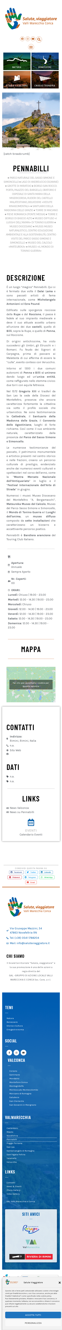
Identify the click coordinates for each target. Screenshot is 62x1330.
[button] (59, 1282)
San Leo (11, 1147)
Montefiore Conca (18, 1082)
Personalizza (33, 1323)
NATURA (16, 67)
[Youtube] (33, 38)
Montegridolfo (16, 1086)
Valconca (16, 1060)
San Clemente (16, 1101)
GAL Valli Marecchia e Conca (21, 1201)
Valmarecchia (18, 1117)
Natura (10, 1018)
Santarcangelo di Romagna (20, 1151)
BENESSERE (45, 67)
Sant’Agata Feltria (16, 1154)
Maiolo (10, 1132)
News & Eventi (14, 1186)
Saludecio (14, 1097)
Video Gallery (13, 1194)
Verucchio (12, 1162)
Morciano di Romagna (20, 1093)
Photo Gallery (13, 1190)
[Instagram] (27, 38)
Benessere (12, 1022)
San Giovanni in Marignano (22, 1105)
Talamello (12, 1158)
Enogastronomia (15, 1029)
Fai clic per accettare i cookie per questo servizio (31, 684)
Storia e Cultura (15, 1026)
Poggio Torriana (14, 1143)
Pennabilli (12, 1139)
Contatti (11, 1182)
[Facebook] (22, 38)
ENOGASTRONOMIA (45, 85)
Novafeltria (12, 1136)
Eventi (31, 830)
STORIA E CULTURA (17, 85)
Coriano (13, 1071)
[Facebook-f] (9, 1052)
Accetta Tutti (33, 1315)
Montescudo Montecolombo (23, 1090)
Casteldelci (12, 1128)
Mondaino (14, 1078)
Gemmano (14, 1075)
